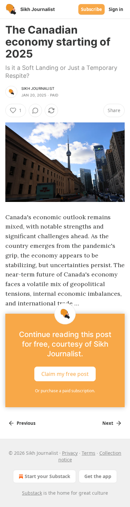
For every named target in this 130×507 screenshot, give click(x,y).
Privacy (70, 453)
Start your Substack (47, 476)
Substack (32, 493)
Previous (26, 423)
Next (107, 423)
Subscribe (91, 9)
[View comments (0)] (35, 110)
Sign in (116, 9)
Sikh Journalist (37, 88)
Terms (88, 453)
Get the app (97, 476)
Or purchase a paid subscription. (65, 391)
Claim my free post (65, 374)
